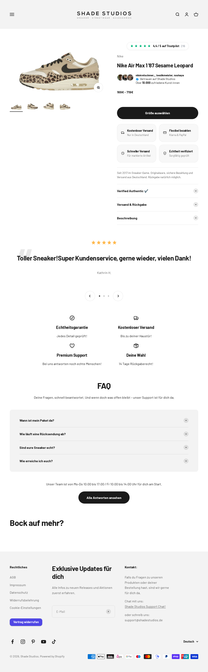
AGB (13, 577)
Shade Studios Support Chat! (145, 606)
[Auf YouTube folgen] (43, 641)
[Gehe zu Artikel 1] (16, 107)
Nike (120, 56)
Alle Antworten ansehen (104, 498)
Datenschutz (19, 592)
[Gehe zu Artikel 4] (65, 107)
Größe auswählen (157, 113)
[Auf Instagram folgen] (23, 641)
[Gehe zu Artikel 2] (32, 107)
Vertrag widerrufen (26, 622)
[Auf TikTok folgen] (54, 641)
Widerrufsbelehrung (24, 600)
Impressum (18, 585)
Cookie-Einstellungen (25, 608)
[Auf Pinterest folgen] (33, 641)
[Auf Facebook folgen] (12, 641)
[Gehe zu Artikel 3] (48, 107)
